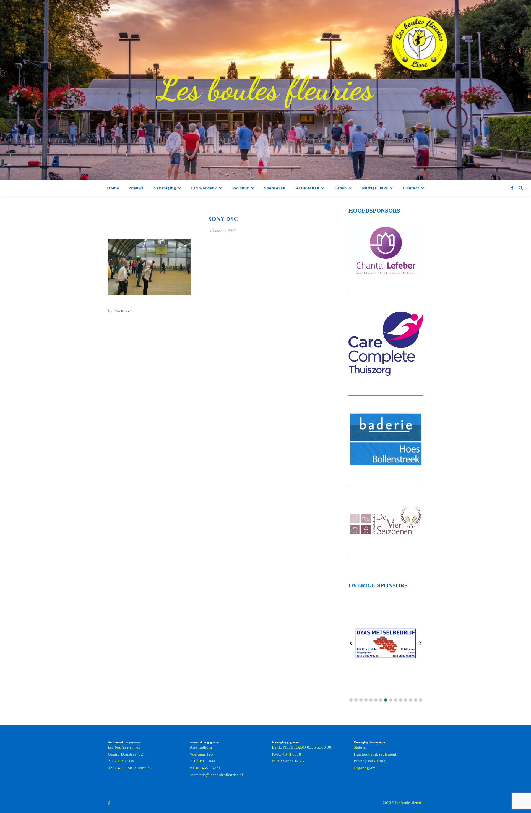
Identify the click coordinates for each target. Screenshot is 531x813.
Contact (411, 188)
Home (113, 188)
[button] (351, 700)
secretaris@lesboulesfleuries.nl (216, 775)
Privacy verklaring (370, 761)
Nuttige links (375, 188)
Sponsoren (274, 188)
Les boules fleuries (265, 88)
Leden (340, 188)
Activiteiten (307, 188)
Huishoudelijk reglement (375, 754)
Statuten (361, 747)
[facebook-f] (512, 188)
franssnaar (122, 310)
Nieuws (136, 188)
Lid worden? (204, 188)
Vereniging (165, 188)
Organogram (365, 768)
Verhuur (240, 188)
